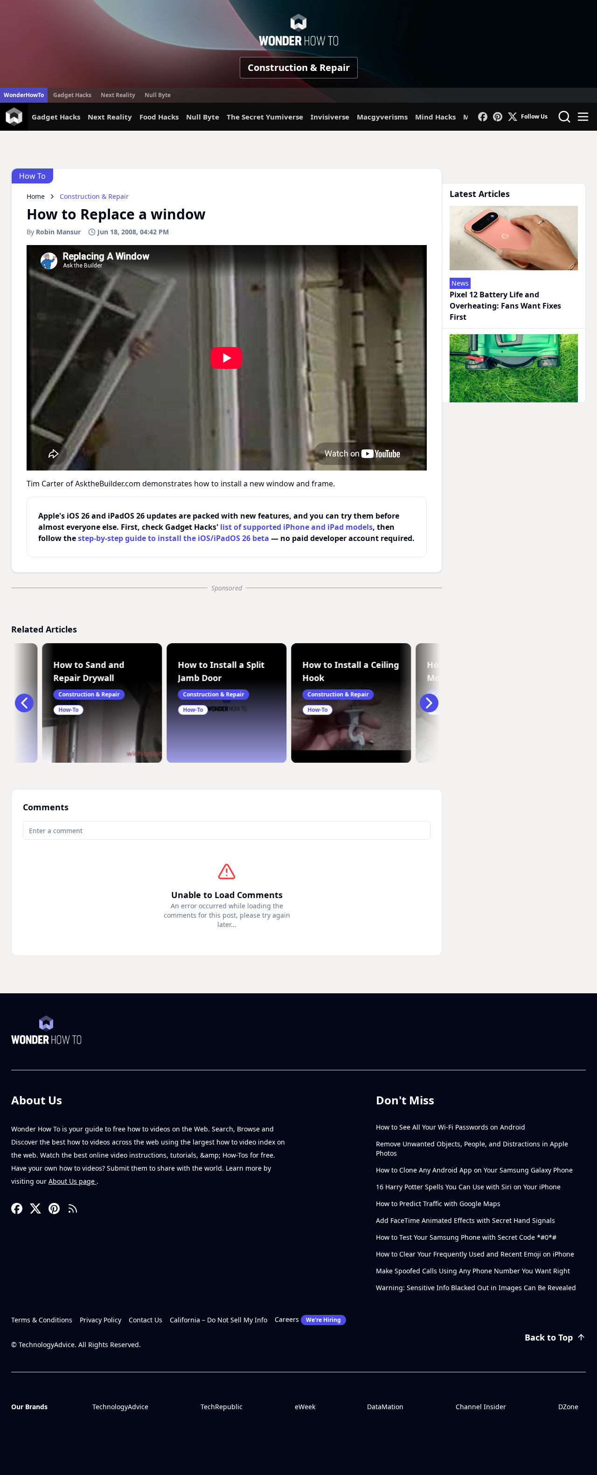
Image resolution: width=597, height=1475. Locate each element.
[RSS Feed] (72, 1208)
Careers (308, 1319)
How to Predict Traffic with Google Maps (438, 1203)
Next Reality (118, 95)
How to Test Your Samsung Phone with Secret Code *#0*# (466, 1237)
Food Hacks (159, 116)
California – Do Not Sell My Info (218, 1319)
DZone (568, 1406)
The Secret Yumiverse (265, 116)
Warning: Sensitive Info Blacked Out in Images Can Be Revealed (476, 1287)
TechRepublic (222, 1406)
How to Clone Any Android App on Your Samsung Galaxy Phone (474, 1170)
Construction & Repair (299, 67)
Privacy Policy (100, 1319)
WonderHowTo (24, 95)
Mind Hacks (435, 116)
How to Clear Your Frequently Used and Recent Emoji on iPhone (475, 1254)
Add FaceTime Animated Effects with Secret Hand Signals (465, 1220)
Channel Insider (481, 1406)
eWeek (305, 1406)
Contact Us (145, 1319)
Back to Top (549, 1337)
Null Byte (158, 95)
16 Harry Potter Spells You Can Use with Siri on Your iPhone (468, 1186)
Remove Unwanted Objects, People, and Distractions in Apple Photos (472, 1148)
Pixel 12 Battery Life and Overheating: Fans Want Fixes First (505, 305)
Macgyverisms (382, 116)
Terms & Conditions (41, 1319)
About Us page (73, 1181)
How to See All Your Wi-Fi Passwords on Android (450, 1127)
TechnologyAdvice (120, 1406)
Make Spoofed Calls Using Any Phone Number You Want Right (473, 1270)
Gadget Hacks (72, 95)
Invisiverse (330, 116)
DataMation (385, 1406)
